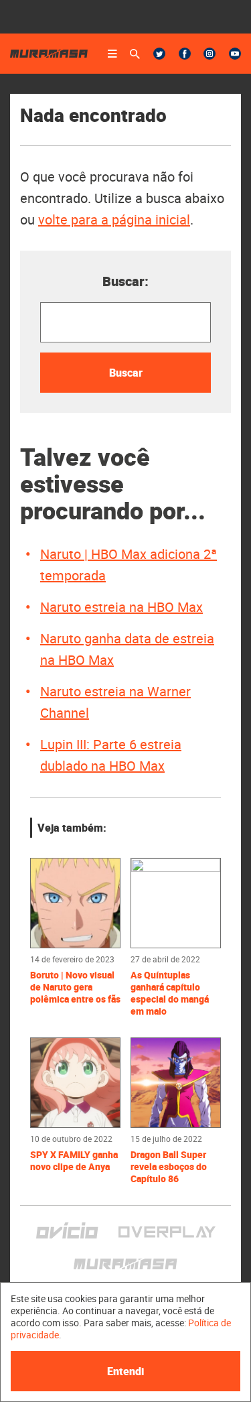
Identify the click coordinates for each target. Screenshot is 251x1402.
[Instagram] (209, 54)
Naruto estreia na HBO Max (121, 607)
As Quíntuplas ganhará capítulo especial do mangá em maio (170, 993)
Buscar (126, 372)
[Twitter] (159, 54)
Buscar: (125, 281)
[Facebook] (185, 54)
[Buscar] (135, 54)
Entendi (125, 1371)
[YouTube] (235, 54)
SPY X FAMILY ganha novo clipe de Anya (74, 1161)
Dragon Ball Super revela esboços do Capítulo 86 (169, 1167)
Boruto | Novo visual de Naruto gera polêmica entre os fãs (75, 987)
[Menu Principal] (112, 54)
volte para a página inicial (114, 219)
